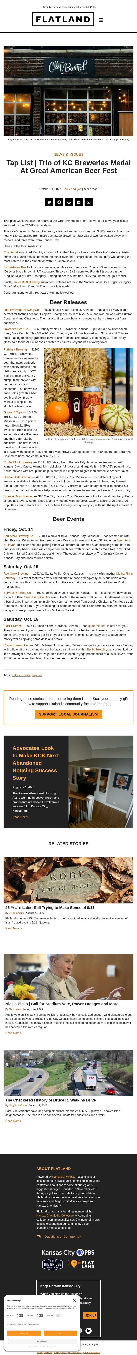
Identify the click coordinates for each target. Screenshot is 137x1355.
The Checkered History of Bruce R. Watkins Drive (50, 1100)
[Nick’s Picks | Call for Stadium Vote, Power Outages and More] (68, 977)
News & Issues (69, 154)
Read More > (13, 928)
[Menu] (100, 20)
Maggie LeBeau (18, 1105)
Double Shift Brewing (17, 477)
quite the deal (97, 626)
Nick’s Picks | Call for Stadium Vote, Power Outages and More (61, 1004)
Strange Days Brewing (18, 496)
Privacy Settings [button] (44, 1352)
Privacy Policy (61, 1352)
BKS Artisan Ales (15, 267)
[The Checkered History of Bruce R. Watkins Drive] (68, 1073)
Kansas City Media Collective (55, 1215)
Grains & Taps (13, 412)
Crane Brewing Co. (16, 645)
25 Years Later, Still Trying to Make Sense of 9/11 (49, 907)
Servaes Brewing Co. (18, 592)
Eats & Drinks (21, 675)
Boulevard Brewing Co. (19, 536)
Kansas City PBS (63, 1176)
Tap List (37, 675)
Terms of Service (92, 1352)
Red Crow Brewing (16, 573)
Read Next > (20, 817)
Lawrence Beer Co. (16, 329)
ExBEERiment (13, 626)
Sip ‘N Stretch (95, 649)
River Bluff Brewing (27, 282)
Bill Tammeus (16, 912)
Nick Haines (15, 1009)
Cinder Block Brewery (18, 462)
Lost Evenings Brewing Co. (22, 309)
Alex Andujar (72, 189)
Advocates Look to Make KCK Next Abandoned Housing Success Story (35, 763)
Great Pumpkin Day (37, 597)
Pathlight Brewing (15, 349)
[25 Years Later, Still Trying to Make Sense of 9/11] (68, 880)
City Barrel (11, 252)
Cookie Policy (76, 1352)
